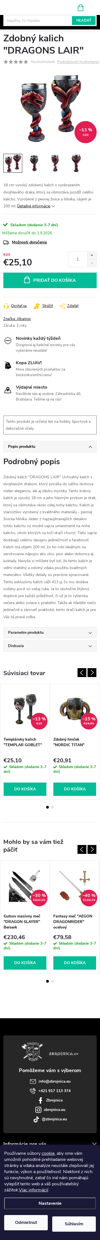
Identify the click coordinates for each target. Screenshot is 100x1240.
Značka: (17, 318)
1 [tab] (47, 807)
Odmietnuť (26, 1222)
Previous (82, 672)
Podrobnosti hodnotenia (78, 62)
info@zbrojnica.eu (55, 1081)
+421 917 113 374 (54, 1090)
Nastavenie (50, 1203)
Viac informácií (33, 1190)
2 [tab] (52, 807)
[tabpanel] (25, 741)
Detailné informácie (33, 206)
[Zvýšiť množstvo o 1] (91, 255)
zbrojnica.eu (54, 1109)
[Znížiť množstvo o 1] (91, 263)
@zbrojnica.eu (54, 1119)
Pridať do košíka (54, 280)
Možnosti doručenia (29, 242)
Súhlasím (74, 1224)
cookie (48, 1153)
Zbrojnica (54, 1100)
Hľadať (83, 20)
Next (92, 672)
